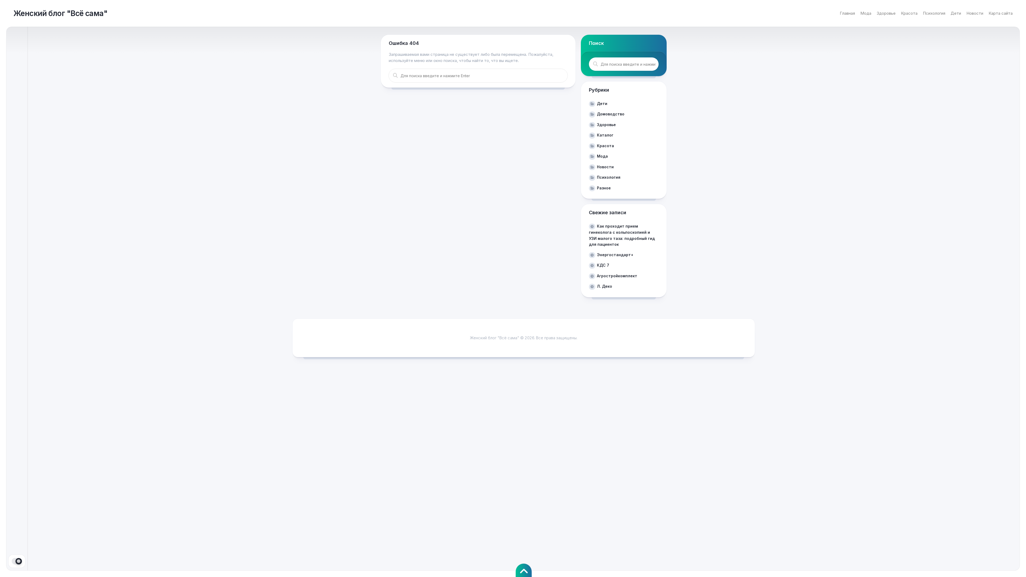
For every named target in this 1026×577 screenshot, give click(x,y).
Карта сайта (1001, 13)
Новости (974, 13)
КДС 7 (603, 265)
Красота (909, 13)
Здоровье (886, 13)
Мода (865, 13)
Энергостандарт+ (615, 254)
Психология (934, 13)
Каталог (605, 135)
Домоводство (610, 114)
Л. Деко (604, 286)
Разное (604, 188)
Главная (847, 13)
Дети (956, 13)
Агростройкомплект (617, 276)
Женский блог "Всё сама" (60, 13)
